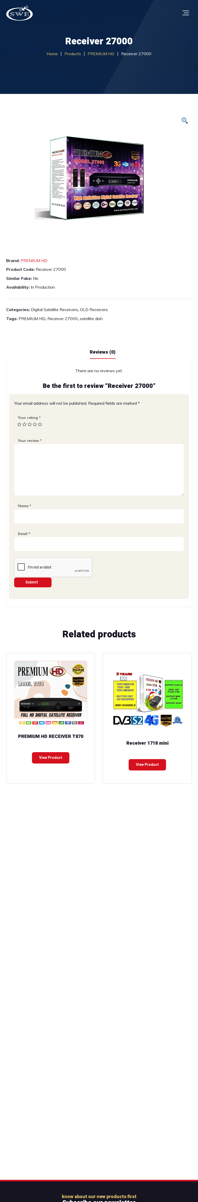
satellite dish (91, 318)
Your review (30, 440)
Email (24, 533)
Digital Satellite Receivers (54, 309)
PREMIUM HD (34, 260)
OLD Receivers (94, 309)
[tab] (103, 352)
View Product (50, 757)
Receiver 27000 (62, 318)
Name (24, 505)
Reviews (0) (103, 352)
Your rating (29, 417)
